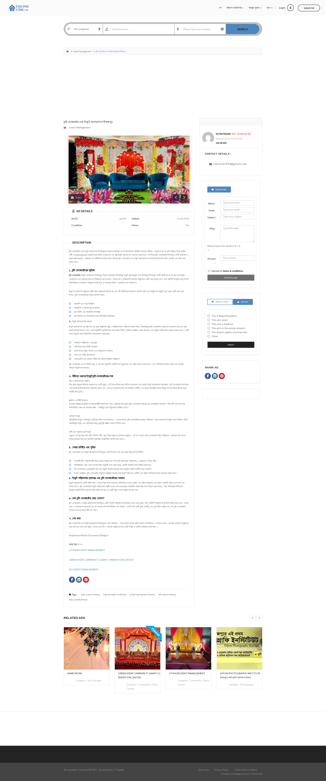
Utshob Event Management (87, 550)
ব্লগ (269, 7)
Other (214, 336)
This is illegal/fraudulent (224, 315)
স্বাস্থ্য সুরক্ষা (254, 7)
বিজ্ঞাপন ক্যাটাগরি (234, 7)
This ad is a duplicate (222, 324)
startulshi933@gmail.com (230, 163)
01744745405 (223, 133)
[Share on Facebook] (72, 580)
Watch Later (221, 301)
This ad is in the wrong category (228, 328)
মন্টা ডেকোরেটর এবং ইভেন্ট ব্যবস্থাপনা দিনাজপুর (88, 122)
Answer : (211, 260)
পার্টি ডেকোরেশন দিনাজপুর (167, 594)
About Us (204, 769)
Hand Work (74, 673)
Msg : (212, 228)
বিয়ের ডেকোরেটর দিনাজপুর (78, 599)
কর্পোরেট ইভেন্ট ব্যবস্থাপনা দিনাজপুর (142, 594)
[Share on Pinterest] (86, 580)
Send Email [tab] (221, 189)
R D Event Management (84, 569)
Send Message (231, 277)
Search (242, 29)
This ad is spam (219, 319)
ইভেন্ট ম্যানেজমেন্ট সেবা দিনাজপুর (114, 594)
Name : (211, 203)
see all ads (221, 142)
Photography (247, 684)
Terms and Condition (245, 769)
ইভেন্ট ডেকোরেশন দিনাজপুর (90, 594)
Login (282, 7)
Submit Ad (309, 8)
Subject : (211, 219)
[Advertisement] (163, 92)
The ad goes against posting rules (229, 332)
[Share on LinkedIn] (79, 580)
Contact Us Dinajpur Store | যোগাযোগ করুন (241, 773)
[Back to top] (315, 760)
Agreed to (227, 270)
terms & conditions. (233, 270)
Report (231, 344)
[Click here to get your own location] (222, 29)
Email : (212, 210)
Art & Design (94, 680)
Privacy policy (221, 769)
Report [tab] (245, 302)
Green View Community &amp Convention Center (101, 559)
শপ (220, 7)
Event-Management (82, 51)
